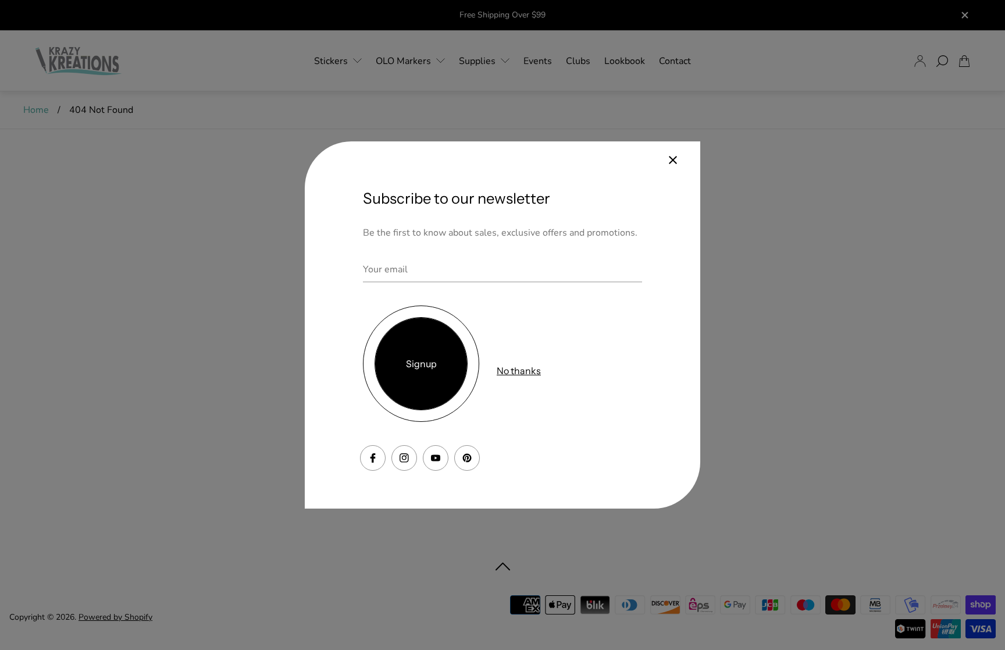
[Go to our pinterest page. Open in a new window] (467, 458)
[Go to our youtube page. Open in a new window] (435, 458)
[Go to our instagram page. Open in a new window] (404, 458)
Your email (385, 269)
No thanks (519, 370)
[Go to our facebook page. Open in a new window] (373, 458)
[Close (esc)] (673, 160)
